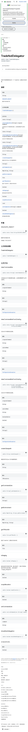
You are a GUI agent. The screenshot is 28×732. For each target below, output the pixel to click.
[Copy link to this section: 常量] (5, 223)
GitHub (2, 682)
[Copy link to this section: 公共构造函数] (12, 246)
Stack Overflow (4, 717)
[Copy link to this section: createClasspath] (12, 448)
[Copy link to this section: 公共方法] (9, 263)
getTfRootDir (6, 181)
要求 (2, 671)
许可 (17, 724)
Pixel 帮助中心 (4, 708)
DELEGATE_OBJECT (7, 99)
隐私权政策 (22, 724)
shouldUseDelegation (8, 213)
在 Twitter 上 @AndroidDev (7, 689)
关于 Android (4, 724)
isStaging (5, 190)
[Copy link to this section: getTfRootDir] (11, 530)
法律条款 (13, 724)
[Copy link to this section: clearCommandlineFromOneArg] (22, 319)
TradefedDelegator (8, 110)
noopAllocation (7, 199)
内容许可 (14, 658)
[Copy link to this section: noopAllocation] (12, 584)
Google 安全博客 (4, 694)
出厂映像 (3, 677)
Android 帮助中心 (5, 706)
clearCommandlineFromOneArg (10, 135)
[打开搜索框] (14, 1)
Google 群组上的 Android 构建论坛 (8, 698)
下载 (2, 673)
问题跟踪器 (3, 719)
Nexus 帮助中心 (4, 710)
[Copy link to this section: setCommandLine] (13, 607)
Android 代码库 (4, 669)
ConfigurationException (9, 312)
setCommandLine (7, 206)
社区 (9, 724)
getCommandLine (7, 167)
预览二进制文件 (4, 675)
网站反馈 (4, 726)
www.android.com (5, 712)
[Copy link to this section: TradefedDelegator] (14, 250)
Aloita (14, 23)
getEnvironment (7, 174)
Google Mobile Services (6, 715)
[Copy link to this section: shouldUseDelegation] (15, 631)
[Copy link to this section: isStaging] (8, 555)
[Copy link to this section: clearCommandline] (14, 267)
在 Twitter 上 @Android (6, 687)
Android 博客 (4, 692)
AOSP (2, 34)
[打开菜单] (2, 1)
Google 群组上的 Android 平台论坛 (8, 696)
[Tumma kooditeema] (26, 231)
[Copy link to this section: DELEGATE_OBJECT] (15, 227)
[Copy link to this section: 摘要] (5, 87)
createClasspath (7, 157)
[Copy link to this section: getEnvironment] (12, 508)
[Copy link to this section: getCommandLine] (13, 485)
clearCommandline (7, 123)
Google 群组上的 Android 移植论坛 (8, 700)
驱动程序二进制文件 (5, 679)
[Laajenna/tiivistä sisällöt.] (9, 38)
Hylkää (14, 18)
